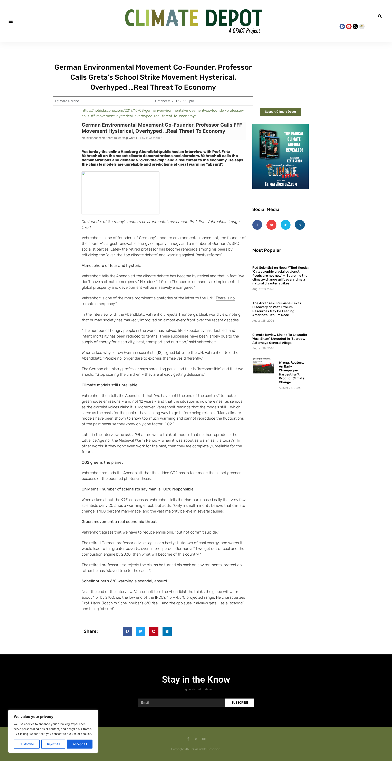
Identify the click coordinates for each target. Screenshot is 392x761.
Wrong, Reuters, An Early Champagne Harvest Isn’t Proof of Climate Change (291, 372)
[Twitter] (286, 225)
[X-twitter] (355, 26)
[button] (10, 21)
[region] (53, 731)
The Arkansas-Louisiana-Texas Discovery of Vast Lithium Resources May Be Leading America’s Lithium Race (276, 309)
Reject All (53, 744)
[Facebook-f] (257, 225)
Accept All (80, 744)
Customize (27, 744)
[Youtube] (349, 26)
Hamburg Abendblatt (140, 151)
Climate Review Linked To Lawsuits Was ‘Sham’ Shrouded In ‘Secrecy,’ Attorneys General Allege (279, 338)
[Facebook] (342, 26)
